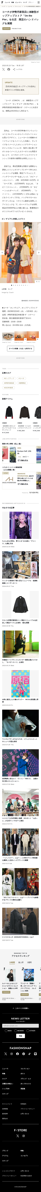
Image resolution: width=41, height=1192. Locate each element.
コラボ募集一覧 (9, 470)
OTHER (32, 1031)
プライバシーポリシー (28, 1109)
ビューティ (18, 2)
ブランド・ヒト (33, 2)
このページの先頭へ (22, 1008)
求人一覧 (17, 444)
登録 (20, 1036)
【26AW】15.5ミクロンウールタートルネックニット (9, 428)
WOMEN (20, 1031)
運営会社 (5, 1118)
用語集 (23, 1089)
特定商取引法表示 (26, 1176)
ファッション (18, 6)
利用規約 (23, 1104)
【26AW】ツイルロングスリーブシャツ (24, 427)
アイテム (5, 1156)
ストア (25, 2)
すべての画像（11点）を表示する (20, 348)
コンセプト (24, 1156)
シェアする (19, 69)
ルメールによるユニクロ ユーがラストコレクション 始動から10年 (10, 986)
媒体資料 (5, 1114)
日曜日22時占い (7, 1084)
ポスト (23, 1073)
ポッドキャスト (26, 1084)
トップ (3, 6)
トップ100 (5, 1089)
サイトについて (7, 1104)
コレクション (25, 1068)
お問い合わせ (25, 1114)
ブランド (5, 1151)
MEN (9, 1031)
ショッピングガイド (8, 1171)
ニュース (7, 2)
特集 (12, 2)
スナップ (5, 1094)
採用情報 (5, 1109)
